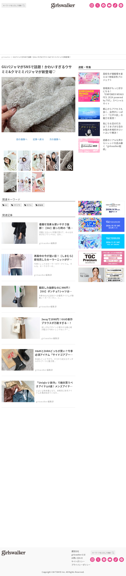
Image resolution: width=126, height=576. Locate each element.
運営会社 (75, 551)
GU (6, 205)
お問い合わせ (77, 558)
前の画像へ (21, 139)
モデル (29, 205)
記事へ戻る (38, 139)
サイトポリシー (78, 561)
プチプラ (17, 205)
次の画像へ (55, 139)
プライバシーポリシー (81, 565)
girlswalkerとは (78, 555)
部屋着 (40, 205)
